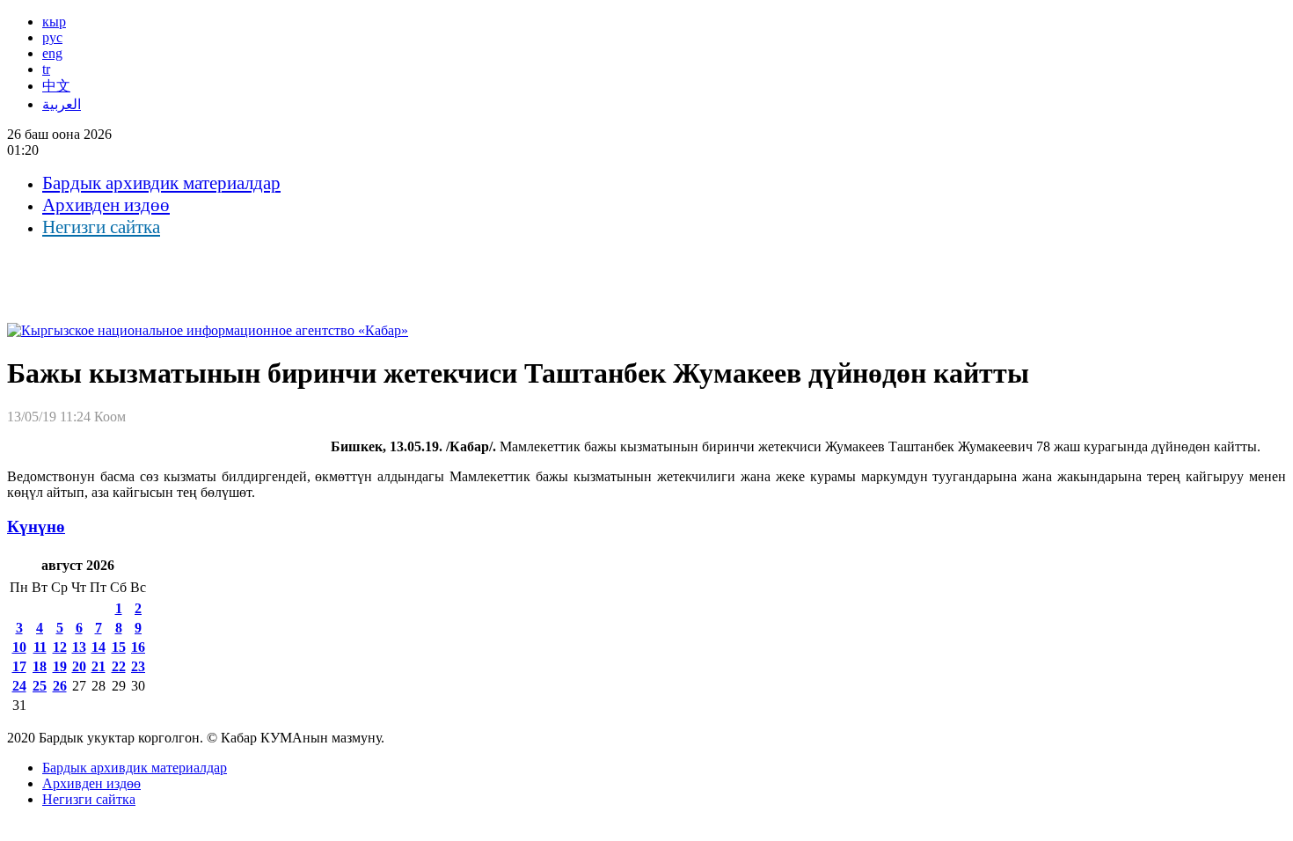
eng (52, 53)
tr (46, 69)
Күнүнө (36, 526)
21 (98, 666)
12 (60, 647)
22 (119, 666)
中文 (56, 85)
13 (79, 647)
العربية (61, 104)
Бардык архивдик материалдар (161, 183)
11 (40, 647)
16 (138, 647)
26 (60, 685)
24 (19, 685)
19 (60, 666)
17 (19, 666)
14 (98, 647)
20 (79, 666)
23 (138, 666)
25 (40, 685)
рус (52, 37)
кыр (54, 21)
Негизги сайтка (101, 227)
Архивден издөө (106, 205)
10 (19, 647)
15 (119, 647)
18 (40, 666)
